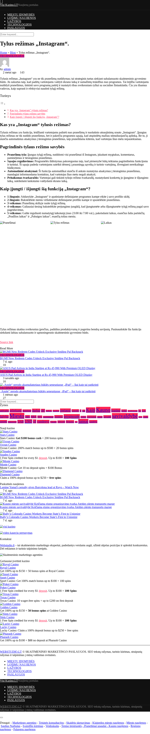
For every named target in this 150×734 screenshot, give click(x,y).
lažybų (4, 416)
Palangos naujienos (24, 729)
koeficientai (133, 411)
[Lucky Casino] (9, 623)
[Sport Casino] (9, 574)
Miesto (17, 416)
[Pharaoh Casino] (10, 633)
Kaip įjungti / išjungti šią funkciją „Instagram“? (34, 116)
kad (83, 411)
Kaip (90, 410)
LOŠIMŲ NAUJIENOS (21, 17)
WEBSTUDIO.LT (11, 651)
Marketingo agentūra (24, 722)
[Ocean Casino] (9, 441)
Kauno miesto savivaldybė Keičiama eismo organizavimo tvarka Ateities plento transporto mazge (56, 507)
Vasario (53, 422)
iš (80, 410)
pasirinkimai (48, 417)
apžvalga (4, 410)
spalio (145, 417)
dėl (43, 410)
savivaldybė (125, 416)
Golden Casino (8, 607)
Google (75, 410)
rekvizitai (91, 416)
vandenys (43, 421)
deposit (43, 457)
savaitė (107, 416)
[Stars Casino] (8, 431)
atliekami (16, 410)
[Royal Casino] (9, 564)
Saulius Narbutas (10, 726)
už (34, 421)
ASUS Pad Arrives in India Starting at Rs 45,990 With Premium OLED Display (46, 374)
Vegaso (70, 421)
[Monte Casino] (9, 461)
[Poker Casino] (9, 584)
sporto (3, 421)
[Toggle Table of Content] (2, 104)
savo (140, 417)
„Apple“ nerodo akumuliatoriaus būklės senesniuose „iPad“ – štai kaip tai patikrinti (47, 391)
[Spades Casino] (10, 451)
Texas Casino (8, 597)
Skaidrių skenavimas (78, 722)
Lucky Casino (8, 627)
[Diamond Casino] (11, 471)
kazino (116, 410)
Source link (6, 342)
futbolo (49, 411)
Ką (139, 410)
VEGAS (61, 421)
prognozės (72, 416)
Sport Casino (7, 577)
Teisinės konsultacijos (51, 722)
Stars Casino (7, 434)
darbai (36, 410)
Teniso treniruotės (71, 726)
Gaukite (56, 411)
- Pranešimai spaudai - (95, 726)
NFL (39, 416)
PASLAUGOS (16, 27)
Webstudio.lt (7, 545)
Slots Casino (7, 617)
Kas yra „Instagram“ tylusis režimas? (29, 110)
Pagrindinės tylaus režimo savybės (27, 113)
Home (3, 52)
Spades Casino (8, 454)
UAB (20, 421)
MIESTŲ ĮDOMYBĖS (21, 14)
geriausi (65, 410)
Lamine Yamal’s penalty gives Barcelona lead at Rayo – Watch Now (39, 487)
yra (76, 422)
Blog (13, 52)
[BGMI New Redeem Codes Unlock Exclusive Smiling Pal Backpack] (75, 351)
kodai (124, 410)
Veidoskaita (52, 726)
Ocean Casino (8, 444)
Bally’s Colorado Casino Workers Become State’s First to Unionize (38, 517)
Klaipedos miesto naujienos (108, 722)
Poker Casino (8, 587)
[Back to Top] (1, 713)
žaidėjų (93, 421)
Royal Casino (8, 567)
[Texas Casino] (9, 594)
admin (7, 69)
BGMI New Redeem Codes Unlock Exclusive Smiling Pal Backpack (40, 358)
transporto (12, 422)
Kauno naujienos (118, 726)
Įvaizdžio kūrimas (33, 726)
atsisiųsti (26, 410)
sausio (100, 417)
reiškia (83, 417)
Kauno (103, 410)
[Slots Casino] (8, 613)
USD (28, 421)
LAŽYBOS (14, 21)
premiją (58, 416)
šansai (83, 421)
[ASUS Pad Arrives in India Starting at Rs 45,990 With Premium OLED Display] (75, 368)
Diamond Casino (10, 474)
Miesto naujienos (136, 722)
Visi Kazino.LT (9, 4)
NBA (34, 416)
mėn (27, 416)
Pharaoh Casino (9, 637)
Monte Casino (8, 464)
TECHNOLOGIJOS (19, 24)
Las (144, 410)
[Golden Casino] (10, 604)
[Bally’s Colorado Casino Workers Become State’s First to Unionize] (40, 513)
